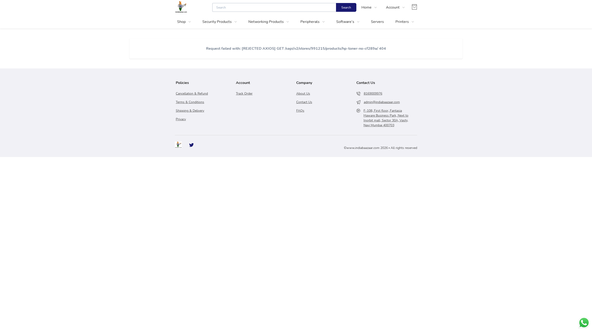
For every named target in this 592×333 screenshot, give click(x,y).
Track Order (244, 93)
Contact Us (304, 102)
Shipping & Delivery (190, 110)
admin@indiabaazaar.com (382, 102)
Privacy (181, 119)
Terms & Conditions (190, 102)
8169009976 (373, 93)
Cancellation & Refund (192, 93)
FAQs (300, 110)
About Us (303, 93)
